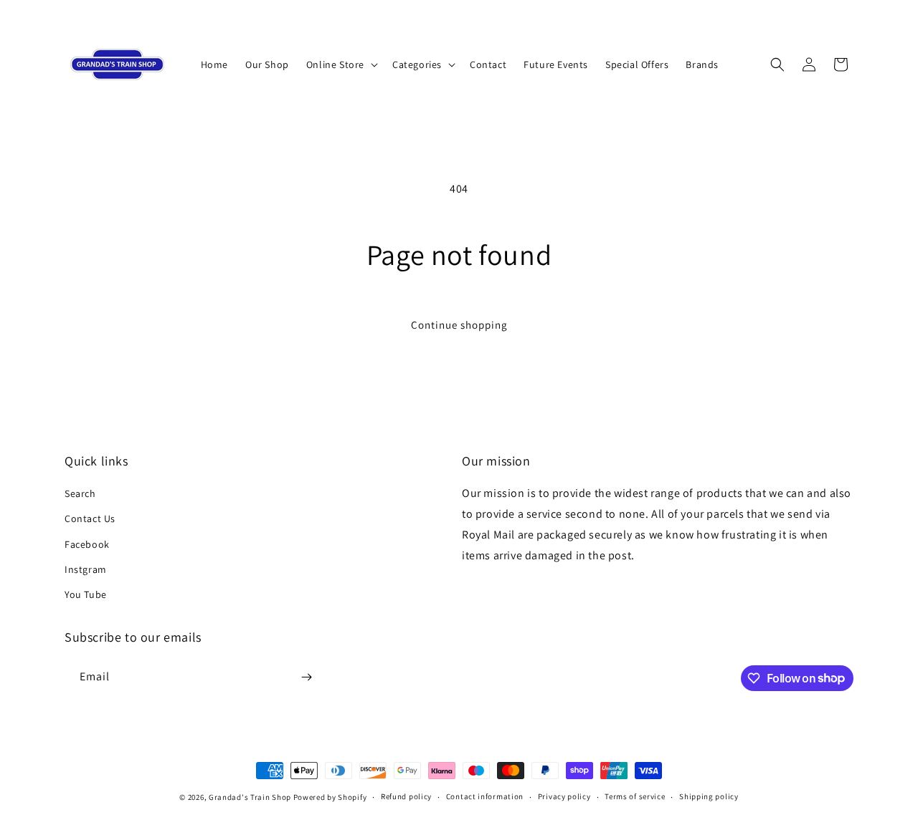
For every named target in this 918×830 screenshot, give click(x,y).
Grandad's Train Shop (250, 797)
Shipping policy (709, 796)
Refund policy (406, 796)
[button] (341, 64)
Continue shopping (459, 325)
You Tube (86, 594)
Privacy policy (564, 796)
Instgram (86, 569)
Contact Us (90, 518)
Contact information (485, 796)
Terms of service (635, 796)
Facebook (87, 544)
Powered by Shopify (330, 797)
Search (80, 493)
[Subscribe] (306, 677)
